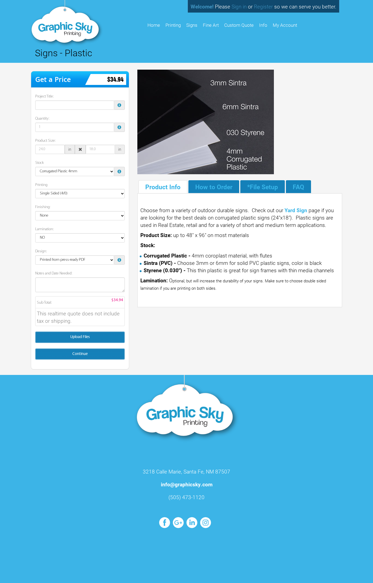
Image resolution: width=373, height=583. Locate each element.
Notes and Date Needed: (53, 273)
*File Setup (262, 187)
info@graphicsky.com (186, 484)
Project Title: (44, 96)
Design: (41, 251)
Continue (80, 354)
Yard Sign (296, 210)
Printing (173, 25)
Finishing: (43, 207)
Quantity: (42, 119)
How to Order (213, 187)
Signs (191, 25)
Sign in (239, 6)
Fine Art (211, 25)
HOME (153, 25)
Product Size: (45, 141)
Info (263, 25)
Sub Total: (44, 303)
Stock (39, 163)
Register (263, 6)
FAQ (298, 187)
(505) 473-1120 (186, 497)
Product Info (162, 187)
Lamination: (44, 229)
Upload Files (80, 337)
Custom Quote (239, 25)
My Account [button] (285, 25)
